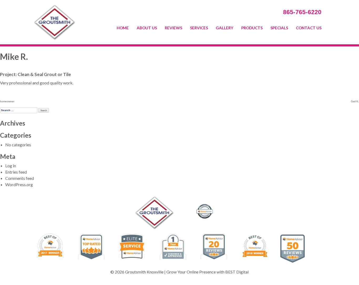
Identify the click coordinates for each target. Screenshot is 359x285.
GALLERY (224, 27)
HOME (123, 27)
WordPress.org (19, 184)
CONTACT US (308, 27)
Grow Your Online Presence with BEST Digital (207, 271)
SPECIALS (279, 27)
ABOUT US (147, 27)
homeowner (7, 101)
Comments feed (19, 178)
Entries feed (16, 171)
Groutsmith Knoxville (144, 271)
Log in (10, 165)
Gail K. (355, 101)
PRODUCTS (252, 27)
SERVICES (199, 27)
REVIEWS (173, 27)
